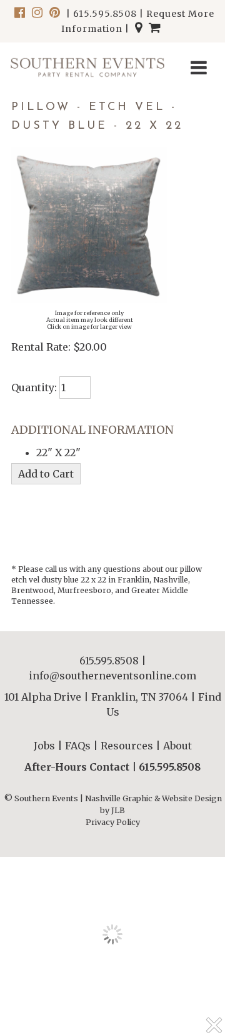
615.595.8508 (105, 13)
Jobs (44, 745)
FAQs (78, 745)
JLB (118, 810)
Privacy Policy (113, 822)
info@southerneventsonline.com (112, 675)
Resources (127, 745)
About (177, 745)
